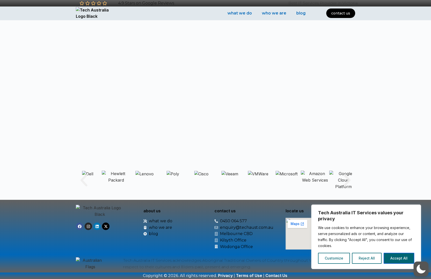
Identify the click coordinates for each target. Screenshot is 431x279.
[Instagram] (88, 226)
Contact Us (276, 275)
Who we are (274, 13)
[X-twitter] (105, 226)
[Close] (416, 209)
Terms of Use (249, 275)
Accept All (399, 258)
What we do (239, 13)
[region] (366, 237)
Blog (301, 13)
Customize (334, 258)
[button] (84, 180)
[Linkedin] (97, 226)
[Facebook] (79, 226)
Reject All (367, 258)
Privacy (225, 275)
